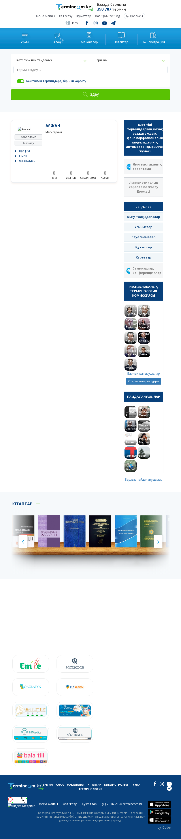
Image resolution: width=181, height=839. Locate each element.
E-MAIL (23, 156)
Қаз (97, 16)
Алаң (60, 785)
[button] (51, 60)
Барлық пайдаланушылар (143, 479)
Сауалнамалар (144, 237)
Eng (117, 16)
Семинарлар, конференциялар (146, 270)
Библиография (116, 785)
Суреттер (143, 257)
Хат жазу (65, 16)
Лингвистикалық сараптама (147, 166)
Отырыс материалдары (143, 381)
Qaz (104, 16)
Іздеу (94, 94)
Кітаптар (94, 785)
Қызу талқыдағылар (143, 217)
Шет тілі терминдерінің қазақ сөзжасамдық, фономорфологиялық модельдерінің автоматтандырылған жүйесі (144, 138)
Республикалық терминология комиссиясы (143, 291)
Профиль (25, 151)
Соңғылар (143, 207)
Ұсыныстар (143, 227)
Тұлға (135, 785)
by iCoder (164, 827)
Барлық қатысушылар (143, 373)
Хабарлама (28, 137)
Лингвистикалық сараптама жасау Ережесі (143, 186)
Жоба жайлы (45, 16)
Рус (110, 16)
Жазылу (28, 143)
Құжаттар (83, 16)
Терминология (90, 789)
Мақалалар (76, 785)
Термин (47, 785)
